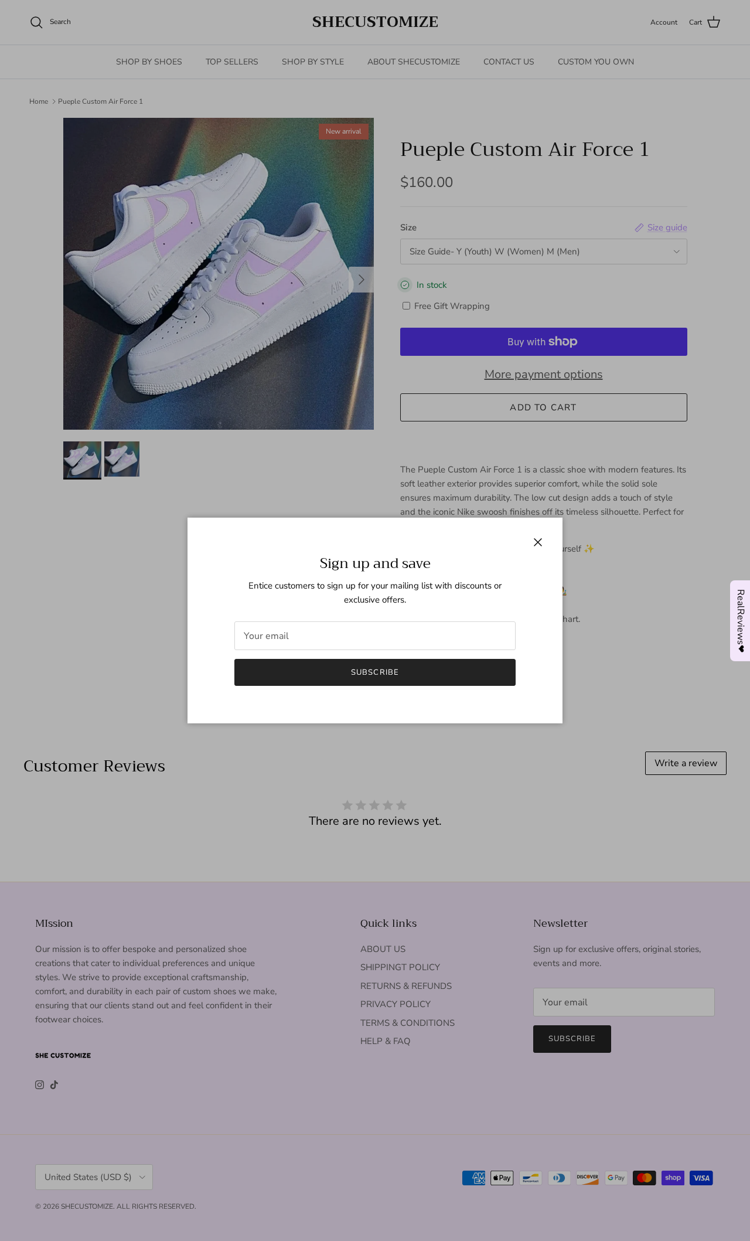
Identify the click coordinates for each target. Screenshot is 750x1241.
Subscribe (374, 672)
